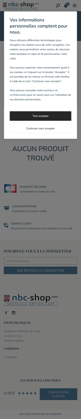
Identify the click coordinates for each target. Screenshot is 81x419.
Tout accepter (40, 116)
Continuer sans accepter (40, 128)
